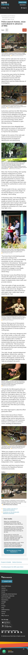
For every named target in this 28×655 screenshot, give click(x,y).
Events (3, 592)
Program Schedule (6, 562)
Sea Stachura (4, 16)
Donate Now (22, 2)
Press (2, 603)
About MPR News (6, 586)
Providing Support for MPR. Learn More (12, 567)
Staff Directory (5, 609)
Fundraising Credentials (7, 596)
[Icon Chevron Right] (25, 486)
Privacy (3, 605)
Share (24, 30)
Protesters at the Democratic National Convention (11, 512)
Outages (3, 602)
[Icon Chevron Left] (3, 486)
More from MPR (5, 598)
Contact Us (4, 590)
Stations (3, 611)
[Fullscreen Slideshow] (3, 477)
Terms (3, 613)
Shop (2, 607)
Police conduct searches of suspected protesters (10, 509)
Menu (4, 7)
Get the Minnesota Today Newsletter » (14, 551)
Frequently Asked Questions (9, 594)
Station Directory (17, 562)
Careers (3, 588)
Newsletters (4, 600)
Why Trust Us (5, 615)
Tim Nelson (12, 16)
